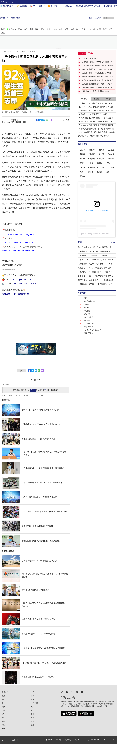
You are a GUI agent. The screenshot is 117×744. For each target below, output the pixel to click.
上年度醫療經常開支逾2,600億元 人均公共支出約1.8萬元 (98, 84)
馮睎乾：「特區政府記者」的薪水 (95, 114)
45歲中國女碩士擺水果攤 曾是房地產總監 (98, 132)
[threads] (72, 691)
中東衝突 (87, 311)
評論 (66, 29)
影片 (3, 696)
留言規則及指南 (6, 384)
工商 (32, 725)
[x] (77, 691)
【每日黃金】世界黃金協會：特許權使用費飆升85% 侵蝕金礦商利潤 (97, 103)
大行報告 (87, 320)
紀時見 (86, 298)
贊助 (90, 18)
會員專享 (12, 29)
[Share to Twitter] (40, 120)
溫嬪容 (90, 172)
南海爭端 (87, 308)
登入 (32, 390)
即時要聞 (31, 52)
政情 (23, 52)
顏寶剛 (92, 159)
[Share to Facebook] (37, 120)
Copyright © (88, 740)
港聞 (31, 29)
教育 (110, 29)
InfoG (54, 29)
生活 (72, 29)
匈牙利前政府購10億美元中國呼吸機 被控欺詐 (98, 118)
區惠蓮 (83, 176)
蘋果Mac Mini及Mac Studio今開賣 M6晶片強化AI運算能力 (98, 122)
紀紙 (99, 29)
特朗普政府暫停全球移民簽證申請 (95, 136)
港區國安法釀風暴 (90, 323)
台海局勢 (87, 304)
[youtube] (82, 691)
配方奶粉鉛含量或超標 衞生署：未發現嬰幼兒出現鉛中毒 (98, 80)
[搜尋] (116, 18)
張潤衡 (99, 163)
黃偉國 (83, 159)
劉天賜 (101, 150)
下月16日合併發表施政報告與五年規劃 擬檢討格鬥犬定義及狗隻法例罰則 (98, 66)
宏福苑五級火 (88, 333)
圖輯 (32, 721)
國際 (43, 29)
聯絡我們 (58, 740)
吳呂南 (101, 154)
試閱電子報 (4, 18)
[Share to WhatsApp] (47, 120)
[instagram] (62, 691)
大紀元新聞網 (6, 52)
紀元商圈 (98, 18)
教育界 (26, 396)
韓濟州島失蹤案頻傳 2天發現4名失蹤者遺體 (98, 111)
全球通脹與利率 (89, 301)
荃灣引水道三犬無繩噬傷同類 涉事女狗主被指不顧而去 (98, 107)
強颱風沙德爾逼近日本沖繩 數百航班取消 (98, 129)
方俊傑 (111, 150)
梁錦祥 (92, 154)
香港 (10, 396)
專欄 (60, 29)
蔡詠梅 (111, 159)
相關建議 (49, 740)
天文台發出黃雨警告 (89, 58)
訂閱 (45, 390)
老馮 (112, 167)
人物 (3, 729)
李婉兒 (92, 167)
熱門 (26, 29)
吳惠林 (83, 167)
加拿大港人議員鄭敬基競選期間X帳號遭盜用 (98, 125)
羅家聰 (111, 154)
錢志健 (83, 154)
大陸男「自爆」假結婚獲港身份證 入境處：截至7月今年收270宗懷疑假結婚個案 (98, 73)
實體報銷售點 (15, 18)
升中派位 (42, 396)
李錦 (108, 163)
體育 (105, 29)
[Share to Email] (50, 120)
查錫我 (99, 172)
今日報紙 (5, 692)
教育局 (17, 396)
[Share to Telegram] (43, 120)
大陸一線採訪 (88, 327)
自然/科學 (91, 29)
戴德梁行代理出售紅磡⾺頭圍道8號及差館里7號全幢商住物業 (98, 77)
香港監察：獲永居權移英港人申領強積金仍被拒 (98, 62)
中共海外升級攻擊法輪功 (92, 330)
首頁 (3, 29)
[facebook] (67, 691)
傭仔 (91, 163)
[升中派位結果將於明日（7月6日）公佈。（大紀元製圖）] (36, 87)
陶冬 (82, 172)
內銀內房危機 (88, 317)
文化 (83, 29)
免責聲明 (68, 740)
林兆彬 (83, 163)
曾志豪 (83, 150)
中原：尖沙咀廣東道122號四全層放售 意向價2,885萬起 (98, 69)
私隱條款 (77, 740)
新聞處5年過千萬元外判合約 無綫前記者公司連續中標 (98, 88)
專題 (3, 721)
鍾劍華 (92, 150)
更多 (108, 172)
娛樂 (3, 33)
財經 (48, 29)
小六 (33, 396)
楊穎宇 (101, 159)
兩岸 (37, 29)
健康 (78, 29)
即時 (20, 29)
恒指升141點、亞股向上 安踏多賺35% (95, 91)
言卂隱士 (102, 167)
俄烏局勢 (87, 314)
